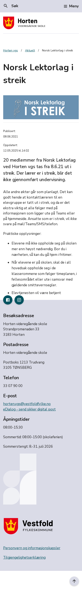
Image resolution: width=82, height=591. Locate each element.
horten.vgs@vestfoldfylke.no (27, 403)
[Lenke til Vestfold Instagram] (19, 300)
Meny (74, 6)
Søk (10, 5)
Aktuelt (30, 50)
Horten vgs (10, 50)
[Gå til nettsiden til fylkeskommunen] (29, 526)
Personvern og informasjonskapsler (31, 548)
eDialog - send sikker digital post (29, 409)
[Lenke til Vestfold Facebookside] (7, 300)
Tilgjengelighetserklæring (24, 557)
